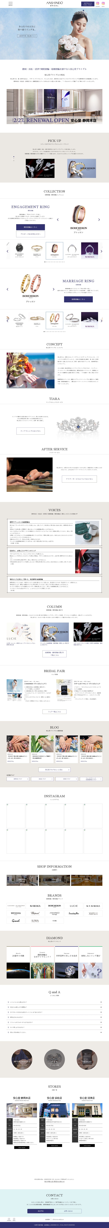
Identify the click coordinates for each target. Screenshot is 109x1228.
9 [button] (56, 331)
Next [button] (12, 159)
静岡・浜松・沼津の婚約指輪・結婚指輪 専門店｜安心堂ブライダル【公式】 (54, 4)
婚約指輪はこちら (30, 227)
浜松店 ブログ (42, 779)
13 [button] (63, 331)
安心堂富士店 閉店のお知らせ (54, 1181)
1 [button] (44, 331)
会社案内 (47, 1219)
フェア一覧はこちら (54, 711)
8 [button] (55, 331)
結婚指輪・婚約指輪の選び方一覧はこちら (54, 654)
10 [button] (58, 331)
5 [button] (50, 331)
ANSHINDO (9, 1220)
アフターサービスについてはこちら (79, 479)
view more (21, 1147)
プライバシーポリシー (58, 1219)
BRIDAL (14, 1220)
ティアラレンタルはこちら (31, 431)
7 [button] (53, 331)
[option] (78, 219)
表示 (18, 749)
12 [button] (61, 331)
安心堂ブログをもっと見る (53, 770)
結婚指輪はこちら (78, 299)
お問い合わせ (68, 1211)
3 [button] (47, 331)
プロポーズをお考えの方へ (31, 234)
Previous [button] (14, 159)
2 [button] (45, 331)
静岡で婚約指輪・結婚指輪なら (43, 1225)
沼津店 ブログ (66, 779)
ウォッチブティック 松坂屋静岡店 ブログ (91, 779)
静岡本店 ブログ (18, 779)
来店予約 (41, 1211)
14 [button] (64, 331)
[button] (11, 3)
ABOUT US (27, 35)
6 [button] (52, 331)
